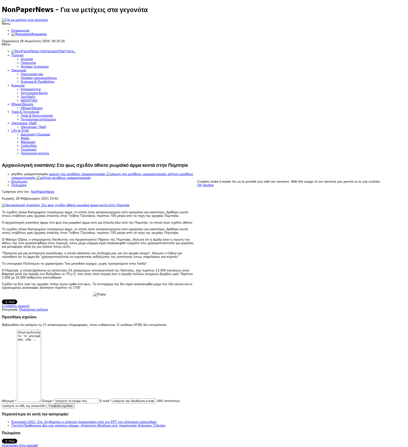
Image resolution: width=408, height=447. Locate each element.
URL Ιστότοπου (168, 401)
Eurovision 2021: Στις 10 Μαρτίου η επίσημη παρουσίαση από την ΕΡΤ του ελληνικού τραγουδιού (84, 422)
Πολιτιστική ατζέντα (33, 309)
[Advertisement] (283, 169)
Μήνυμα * (9, 401)
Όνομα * (48, 401)
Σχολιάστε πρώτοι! (16, 306)
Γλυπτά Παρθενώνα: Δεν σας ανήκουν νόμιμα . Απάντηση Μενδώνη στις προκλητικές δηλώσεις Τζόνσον (88, 425)
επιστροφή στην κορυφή (20, 445)
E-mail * (105, 401)
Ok (199, 185)
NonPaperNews (42, 191)
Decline (208, 185)
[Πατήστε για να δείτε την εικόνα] (65, 205)
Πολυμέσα (18, 185)
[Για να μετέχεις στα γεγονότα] (25, 20)
